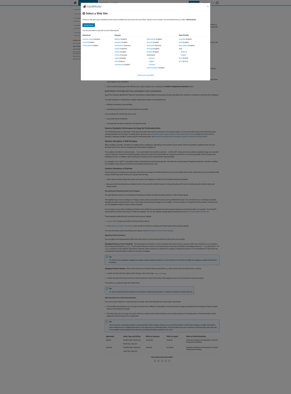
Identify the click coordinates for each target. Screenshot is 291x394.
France (117, 55)
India (180, 42)
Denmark (118, 42)
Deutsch (151, 58)
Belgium (117, 39)
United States (87, 45)
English (151, 61)
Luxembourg (119, 64)
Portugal (150, 49)
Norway (149, 42)
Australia (182, 39)
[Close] (207, 6)
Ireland (117, 58)
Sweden (149, 52)
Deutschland (119, 45)
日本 (180, 58)
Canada (85, 42)
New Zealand (183, 45)
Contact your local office (145, 75)
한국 (180, 61)
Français (152, 64)
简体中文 (184, 52)
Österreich (150, 45)
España (117, 49)
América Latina (87, 39)
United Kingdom (152, 68)
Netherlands (151, 39)
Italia (116, 61)
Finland (117, 52)
